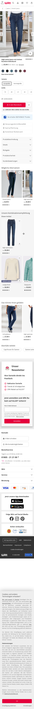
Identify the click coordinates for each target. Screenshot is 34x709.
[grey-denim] (16, 71)
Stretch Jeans (16, 8)
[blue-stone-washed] (2, 71)
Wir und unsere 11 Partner (10, 599)
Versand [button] (21, 64)
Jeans (8, 8)
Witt (3, 469)
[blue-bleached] (11, 71)
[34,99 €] (11, 184)
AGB (20, 540)
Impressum (18, 545)
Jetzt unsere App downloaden (17, 496)
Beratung (5, 480)
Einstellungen (27, 706)
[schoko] (20, 71)
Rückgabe (6, 150)
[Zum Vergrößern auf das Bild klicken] (30, 53)
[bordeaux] (24, 71)
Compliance (27, 545)
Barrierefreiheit (8, 545)
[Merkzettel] (27, 3)
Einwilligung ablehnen (9, 706)
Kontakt (4, 433)
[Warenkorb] (31, 3)
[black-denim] (7, 71)
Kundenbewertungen (10, 161)
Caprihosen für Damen (11, 350)
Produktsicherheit (9, 156)
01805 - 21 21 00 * (10, 457)
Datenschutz (27, 540)
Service (4, 475)
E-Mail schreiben (9, 439)
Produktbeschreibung (10, 139)
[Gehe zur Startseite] (8, 3)
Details (5, 145)
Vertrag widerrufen (10, 540)
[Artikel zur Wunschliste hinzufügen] (29, 105)
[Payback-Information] (29, 554)
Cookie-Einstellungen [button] (17, 549)
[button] (2, 3)
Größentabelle (8, 98)
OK (17, 701)
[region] (17, 650)
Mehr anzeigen (20, 416)
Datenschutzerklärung (11, 694)
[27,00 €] (11, 319)
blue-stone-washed (7, 74)
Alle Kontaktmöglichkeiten (14, 444)
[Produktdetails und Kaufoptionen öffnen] (19, 243)
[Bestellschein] (22, 3)
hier (30, 624)
